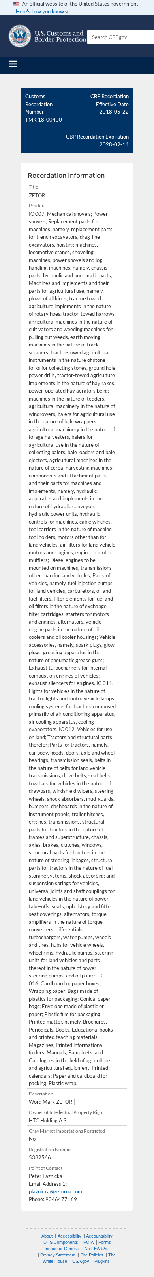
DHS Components (60, 1242)
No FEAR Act (97, 1248)
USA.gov (80, 1261)
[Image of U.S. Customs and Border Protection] (47, 36)
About (47, 1236)
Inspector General (62, 1248)
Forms (104, 1242)
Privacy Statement (57, 1255)
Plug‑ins (102, 1261)
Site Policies (92, 1255)
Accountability (99, 1236)
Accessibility (69, 1236)
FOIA (88, 1242)
